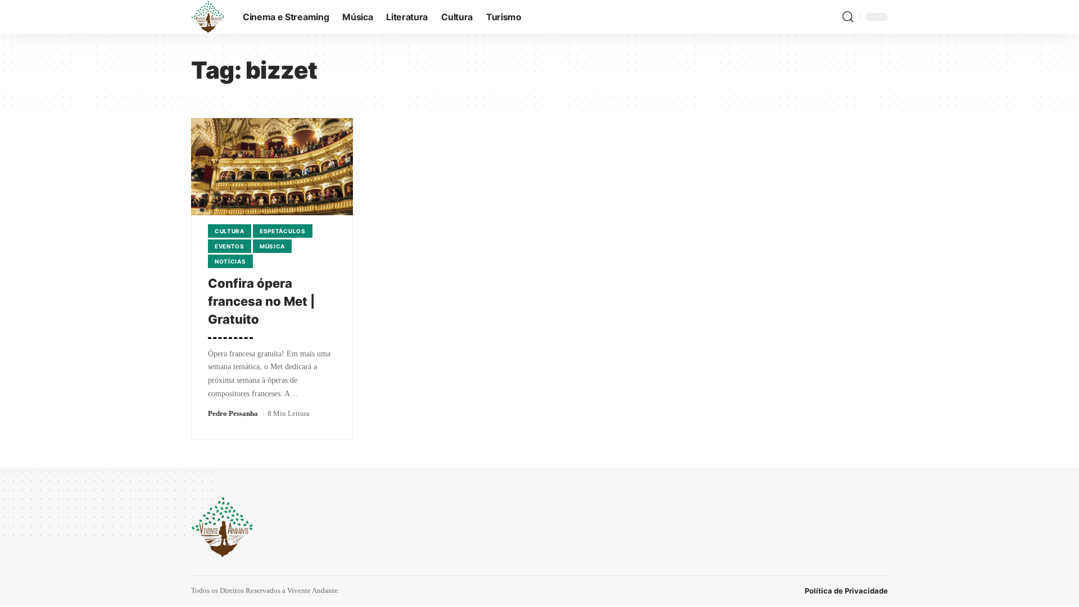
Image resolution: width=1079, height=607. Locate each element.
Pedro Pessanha (233, 413)
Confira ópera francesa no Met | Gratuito (261, 301)
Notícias (230, 261)
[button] (848, 16)
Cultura (229, 231)
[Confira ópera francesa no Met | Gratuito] (272, 166)
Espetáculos (283, 231)
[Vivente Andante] (208, 17)
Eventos (229, 246)
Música (272, 246)
